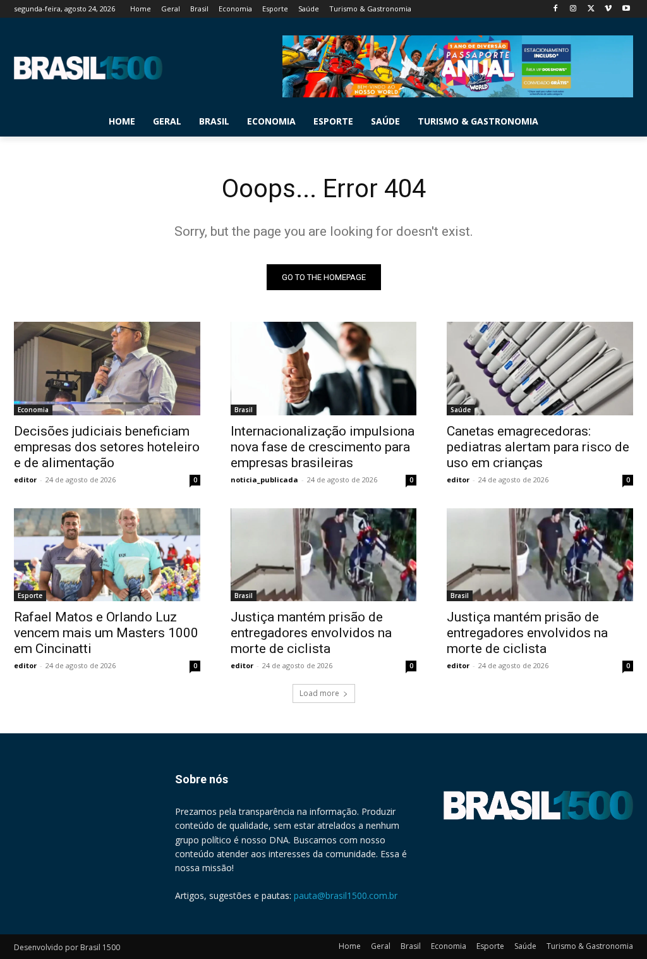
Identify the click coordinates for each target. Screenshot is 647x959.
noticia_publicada (264, 479)
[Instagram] (573, 9)
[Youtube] (626, 9)
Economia (33, 409)
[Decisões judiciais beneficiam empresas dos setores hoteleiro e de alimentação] (107, 368)
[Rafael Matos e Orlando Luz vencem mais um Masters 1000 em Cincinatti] (107, 554)
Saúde (460, 409)
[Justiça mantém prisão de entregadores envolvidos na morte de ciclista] (324, 554)
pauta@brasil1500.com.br (345, 895)
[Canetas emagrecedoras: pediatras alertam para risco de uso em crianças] (540, 368)
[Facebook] (555, 9)
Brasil (243, 409)
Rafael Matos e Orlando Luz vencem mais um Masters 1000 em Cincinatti (106, 632)
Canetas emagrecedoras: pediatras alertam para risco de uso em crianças (538, 447)
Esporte (30, 595)
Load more (319, 693)
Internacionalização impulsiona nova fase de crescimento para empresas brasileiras (322, 447)
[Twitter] (591, 9)
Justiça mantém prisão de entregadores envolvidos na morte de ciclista (311, 632)
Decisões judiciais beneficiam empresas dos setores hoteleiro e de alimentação (107, 447)
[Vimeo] (608, 9)
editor (25, 479)
